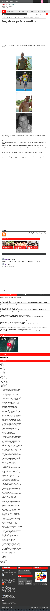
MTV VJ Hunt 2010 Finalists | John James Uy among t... (12, 397)
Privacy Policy (21, 572)
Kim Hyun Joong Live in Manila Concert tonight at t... (11, 470)
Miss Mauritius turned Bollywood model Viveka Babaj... (11, 425)
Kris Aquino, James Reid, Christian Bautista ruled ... (11, 412)
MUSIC (28, 11)
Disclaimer (28, 572)
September (4, 382)
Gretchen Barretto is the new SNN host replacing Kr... (11, 411)
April (3, 556)
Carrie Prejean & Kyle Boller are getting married (10, 393)
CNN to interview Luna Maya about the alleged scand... (11, 488)
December (4, 378)
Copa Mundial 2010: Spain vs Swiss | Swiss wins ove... (12, 484)
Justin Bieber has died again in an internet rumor (10, 515)
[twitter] (36, 1)
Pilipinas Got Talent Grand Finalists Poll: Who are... (11, 543)
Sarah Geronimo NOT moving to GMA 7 (9, 427)
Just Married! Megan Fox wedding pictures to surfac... (11, 395)
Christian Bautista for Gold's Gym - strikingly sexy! (11, 518)
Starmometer (28, 583)
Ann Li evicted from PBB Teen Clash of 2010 (10, 446)
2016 (2, 369)
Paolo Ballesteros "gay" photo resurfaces (7, 572)
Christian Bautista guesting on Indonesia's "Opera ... (11, 487)
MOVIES (23, 11)
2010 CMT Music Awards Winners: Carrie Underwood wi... (12, 526)
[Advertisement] (24, 36)
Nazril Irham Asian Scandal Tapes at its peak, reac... (11, 498)
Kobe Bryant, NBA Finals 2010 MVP (8, 475)
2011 (2, 376)
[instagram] (42, 1)
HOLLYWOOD (44, 11)
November (4, 380)
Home (3, 1)
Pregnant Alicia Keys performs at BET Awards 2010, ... (11, 408)
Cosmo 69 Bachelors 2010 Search (8, 527)
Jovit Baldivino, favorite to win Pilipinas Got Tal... (10, 505)
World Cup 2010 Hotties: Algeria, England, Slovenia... (11, 437)
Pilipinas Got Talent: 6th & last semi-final (9, 553)
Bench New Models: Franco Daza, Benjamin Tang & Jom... (12, 461)
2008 (2, 562)
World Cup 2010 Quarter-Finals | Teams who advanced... (12, 415)
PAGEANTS (38, 11)
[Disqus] (24, 272)
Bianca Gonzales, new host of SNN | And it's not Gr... (11, 403)
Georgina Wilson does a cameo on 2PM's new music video (12, 445)
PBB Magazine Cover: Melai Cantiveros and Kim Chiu (11, 454)
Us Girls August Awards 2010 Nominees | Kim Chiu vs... (12, 429)
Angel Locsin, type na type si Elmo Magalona (10, 394)
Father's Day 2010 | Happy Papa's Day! (9, 462)
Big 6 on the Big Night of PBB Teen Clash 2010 (10, 547)
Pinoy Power (21, 583)
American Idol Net (22, 578)
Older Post (44, 290)
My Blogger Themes (45, 607)
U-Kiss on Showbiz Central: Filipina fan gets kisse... (11, 506)
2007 (2, 564)
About (7, 1)
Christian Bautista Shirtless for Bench (8, 539)
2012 (2, 374)
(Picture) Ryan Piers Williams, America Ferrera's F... (11, 476)
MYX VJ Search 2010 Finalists (7, 500)
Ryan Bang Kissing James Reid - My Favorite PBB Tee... (12, 534)
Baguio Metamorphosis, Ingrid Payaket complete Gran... (12, 548)
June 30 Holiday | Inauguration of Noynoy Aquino (10, 480)
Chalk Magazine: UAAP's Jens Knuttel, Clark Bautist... (11, 404)
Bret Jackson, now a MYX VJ (7, 466)
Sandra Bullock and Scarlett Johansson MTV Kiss (11, 544)
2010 (2, 377)
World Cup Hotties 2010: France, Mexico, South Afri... (11, 509)
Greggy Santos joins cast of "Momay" (8, 438)
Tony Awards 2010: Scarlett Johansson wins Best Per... (12, 502)
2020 (2, 364)
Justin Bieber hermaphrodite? (7, 432)
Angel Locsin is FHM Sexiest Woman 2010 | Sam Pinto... (12, 399)
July (3, 385)
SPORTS (32, 11)
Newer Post (4, 290)
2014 (2, 372)
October (3, 381)
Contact (11, 1)
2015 (2, 371)
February (4, 558)
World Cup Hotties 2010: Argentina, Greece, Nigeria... (11, 472)
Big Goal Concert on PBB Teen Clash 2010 (9, 523)
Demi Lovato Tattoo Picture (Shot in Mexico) (10, 483)
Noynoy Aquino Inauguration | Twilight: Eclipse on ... (11, 402)
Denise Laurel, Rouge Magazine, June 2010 (9, 552)
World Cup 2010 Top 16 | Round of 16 (8, 433)
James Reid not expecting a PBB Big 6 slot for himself (11, 449)
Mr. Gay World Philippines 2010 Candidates (9, 406)
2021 (2, 363)
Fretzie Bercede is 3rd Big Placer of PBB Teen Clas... (11, 419)
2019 (2, 365)
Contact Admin (26, 570)
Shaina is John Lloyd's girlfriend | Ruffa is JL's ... (10, 463)
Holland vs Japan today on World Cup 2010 (9, 471)
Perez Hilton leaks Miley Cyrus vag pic (9, 496)
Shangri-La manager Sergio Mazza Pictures (9, 479)
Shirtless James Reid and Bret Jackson (9, 510)
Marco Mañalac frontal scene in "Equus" (9, 497)
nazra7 (5, 574)
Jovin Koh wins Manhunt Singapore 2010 (9, 536)
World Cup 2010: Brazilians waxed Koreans (9, 491)
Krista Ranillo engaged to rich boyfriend (9, 455)
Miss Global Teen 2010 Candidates (8, 414)
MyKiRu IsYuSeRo (11, 607)
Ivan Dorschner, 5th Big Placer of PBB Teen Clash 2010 (12, 421)
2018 (2, 367)
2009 (2, 561)
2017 (2, 368)
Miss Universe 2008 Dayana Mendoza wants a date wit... (12, 489)
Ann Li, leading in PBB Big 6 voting (8, 464)
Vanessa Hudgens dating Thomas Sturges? (9, 407)
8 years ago (9, 582)
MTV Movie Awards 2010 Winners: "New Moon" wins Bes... (12, 549)
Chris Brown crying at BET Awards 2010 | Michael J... (11, 410)
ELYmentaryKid (22, 581)
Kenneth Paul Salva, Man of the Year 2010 (9, 474)
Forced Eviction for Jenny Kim (7, 492)
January (3, 560)
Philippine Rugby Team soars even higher (9, 531)
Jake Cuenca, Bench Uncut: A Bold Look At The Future (11, 540)
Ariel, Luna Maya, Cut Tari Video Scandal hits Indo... (11, 528)
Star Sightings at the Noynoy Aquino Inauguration (10, 391)
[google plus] (47, 1)
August (3, 384)
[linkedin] (44, 1)
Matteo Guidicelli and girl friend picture (8, 485)
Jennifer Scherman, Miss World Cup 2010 (9, 551)
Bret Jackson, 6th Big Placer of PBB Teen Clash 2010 (11, 423)
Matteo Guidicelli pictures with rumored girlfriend (10, 453)
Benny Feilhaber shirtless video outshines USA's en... (11, 440)
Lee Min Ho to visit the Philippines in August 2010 (11, 441)
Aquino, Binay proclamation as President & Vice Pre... (11, 535)
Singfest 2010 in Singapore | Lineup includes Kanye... (11, 436)
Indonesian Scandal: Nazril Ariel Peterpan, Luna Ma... (11, 521)
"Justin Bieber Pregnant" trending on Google (10, 459)
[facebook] (34, 1)
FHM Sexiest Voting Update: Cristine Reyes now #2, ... (11, 514)
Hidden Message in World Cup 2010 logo (9, 442)
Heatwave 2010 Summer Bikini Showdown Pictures (11, 501)
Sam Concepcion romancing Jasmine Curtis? (10, 428)
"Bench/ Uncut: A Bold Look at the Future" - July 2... (11, 538)
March (3, 557)
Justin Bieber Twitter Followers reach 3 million (10, 522)
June (3, 386)
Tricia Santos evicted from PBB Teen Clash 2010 (10, 517)
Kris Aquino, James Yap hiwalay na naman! (9, 450)
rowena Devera (6, 595)
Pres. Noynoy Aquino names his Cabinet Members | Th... (12, 398)
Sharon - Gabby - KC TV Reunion (8, 532)
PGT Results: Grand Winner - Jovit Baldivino (10, 504)
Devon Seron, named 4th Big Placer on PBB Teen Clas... (12, 420)
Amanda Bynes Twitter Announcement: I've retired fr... (11, 458)
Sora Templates (37, 607)
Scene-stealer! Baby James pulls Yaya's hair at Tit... (11, 389)
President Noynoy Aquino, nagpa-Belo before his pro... (11, 530)
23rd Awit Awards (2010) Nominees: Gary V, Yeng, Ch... (12, 457)
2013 (2, 373)
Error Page (16, 1)
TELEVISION (18, 11)
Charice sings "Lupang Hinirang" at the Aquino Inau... (11, 390)
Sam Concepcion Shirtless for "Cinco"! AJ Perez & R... (11, 481)
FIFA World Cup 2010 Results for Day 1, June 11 (10, 513)
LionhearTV (29, 581)
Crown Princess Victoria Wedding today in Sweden (11, 467)
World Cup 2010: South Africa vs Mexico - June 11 (11, 519)
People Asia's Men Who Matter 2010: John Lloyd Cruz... (12, 444)
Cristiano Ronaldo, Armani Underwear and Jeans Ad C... (12, 493)
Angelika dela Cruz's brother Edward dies (9, 541)
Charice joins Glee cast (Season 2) (8, 451)
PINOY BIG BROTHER (10, 11)
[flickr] (39, 1)
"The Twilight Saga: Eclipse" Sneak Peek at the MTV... (11, 545)
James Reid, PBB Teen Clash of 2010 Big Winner (10, 416)
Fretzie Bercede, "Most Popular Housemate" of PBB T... (12, 424)
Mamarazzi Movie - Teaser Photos (8, 468)
